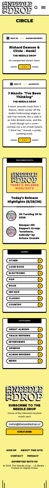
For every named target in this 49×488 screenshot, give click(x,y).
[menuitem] (11, 450)
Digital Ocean (30, 468)
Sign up (11, 450)
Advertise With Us (24, 461)
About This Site (32, 450)
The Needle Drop (24, 55)
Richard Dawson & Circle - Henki (24, 49)
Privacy (32, 456)
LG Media (38, 465)
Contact (17, 456)
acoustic (34, 84)
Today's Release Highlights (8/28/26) (24, 199)
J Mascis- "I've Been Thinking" (24, 95)
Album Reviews (34, 38)
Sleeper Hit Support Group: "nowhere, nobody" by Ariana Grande (29, 232)
